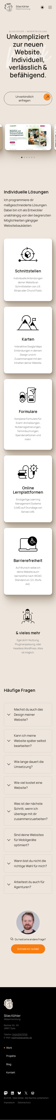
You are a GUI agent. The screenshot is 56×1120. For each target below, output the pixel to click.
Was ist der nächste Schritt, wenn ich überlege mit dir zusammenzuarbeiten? (30, 811)
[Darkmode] (42, 7)
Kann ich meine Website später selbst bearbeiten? (30, 740)
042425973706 (20, 1034)
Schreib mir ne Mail (28, 949)
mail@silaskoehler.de (21, 1037)
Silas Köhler (22, 6)
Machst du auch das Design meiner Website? (28, 714)
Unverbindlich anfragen (25, 98)
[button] (21, 157)
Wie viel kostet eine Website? (28, 785)
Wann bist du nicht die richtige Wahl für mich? (30, 863)
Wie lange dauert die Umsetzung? (29, 764)
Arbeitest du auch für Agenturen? (29, 884)
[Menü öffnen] (50, 7)
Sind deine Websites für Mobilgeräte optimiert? (29, 840)
